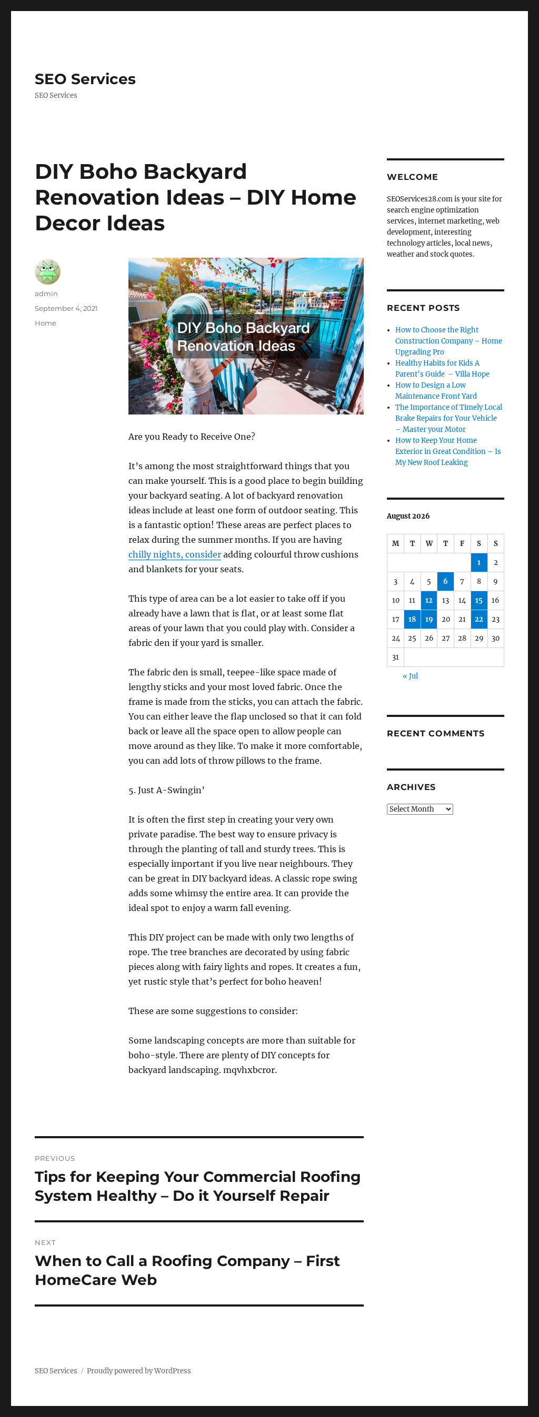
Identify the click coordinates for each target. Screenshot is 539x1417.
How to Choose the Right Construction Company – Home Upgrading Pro (448, 341)
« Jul (410, 676)
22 (479, 619)
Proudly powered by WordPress (139, 1371)
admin (46, 293)
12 (429, 600)
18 (412, 619)
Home (45, 323)
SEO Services (85, 79)
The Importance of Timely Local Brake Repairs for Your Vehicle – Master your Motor (448, 418)
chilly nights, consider (174, 554)
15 (479, 600)
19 (429, 619)
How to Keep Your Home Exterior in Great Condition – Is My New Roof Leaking (448, 451)
